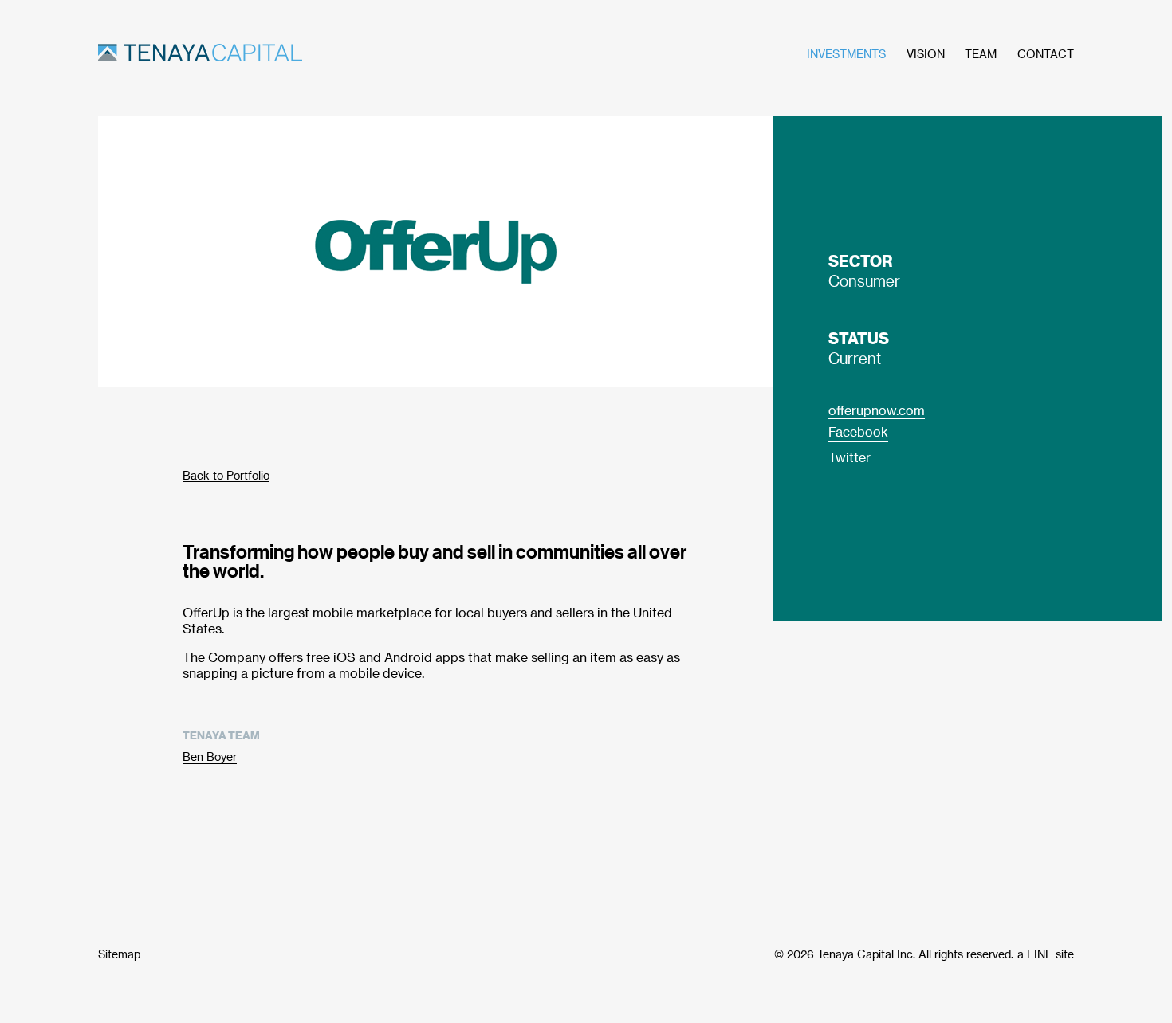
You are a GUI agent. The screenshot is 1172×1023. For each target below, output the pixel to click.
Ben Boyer (210, 756)
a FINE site (1045, 954)
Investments (846, 54)
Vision (926, 54)
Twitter (849, 456)
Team (981, 54)
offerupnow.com (876, 409)
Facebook (858, 431)
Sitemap (119, 954)
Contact (1045, 54)
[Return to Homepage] (291, 54)
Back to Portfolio (226, 475)
